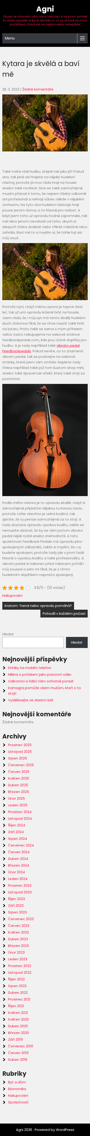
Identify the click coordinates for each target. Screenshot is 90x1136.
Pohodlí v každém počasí (64, 613)
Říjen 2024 (16, 825)
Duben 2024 (18, 858)
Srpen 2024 (17, 838)
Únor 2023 (16, 952)
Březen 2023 (18, 945)
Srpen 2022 (17, 985)
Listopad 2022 (19, 972)
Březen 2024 (18, 865)
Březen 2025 (18, 791)
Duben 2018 (17, 1059)
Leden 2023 (17, 959)
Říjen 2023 (16, 898)
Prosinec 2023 (19, 885)
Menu (10, 38)
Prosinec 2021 (19, 999)
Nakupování (12, 595)
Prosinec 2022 (19, 965)
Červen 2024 (19, 852)
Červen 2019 (18, 1052)
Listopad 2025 (20, 751)
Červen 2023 (18, 925)
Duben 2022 (18, 992)
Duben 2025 (18, 785)
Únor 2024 (16, 872)
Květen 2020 (18, 1019)
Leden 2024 (17, 878)
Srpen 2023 (17, 912)
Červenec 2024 (21, 845)
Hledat (8, 634)
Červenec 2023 (21, 918)
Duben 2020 (18, 1026)
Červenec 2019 (20, 1046)
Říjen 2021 (16, 1005)
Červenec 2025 (21, 764)
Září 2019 (15, 1039)
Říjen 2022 (16, 979)
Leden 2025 (17, 805)
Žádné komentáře (38, 89)
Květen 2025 (18, 778)
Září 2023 (16, 905)
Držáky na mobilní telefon (29, 667)
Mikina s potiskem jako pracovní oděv (39, 674)
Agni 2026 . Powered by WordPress (45, 1129)
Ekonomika (17, 1088)
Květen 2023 (18, 932)
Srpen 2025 (17, 758)
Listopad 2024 (20, 818)
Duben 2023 (18, 939)
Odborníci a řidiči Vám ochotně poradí (40, 681)
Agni (45, 9)
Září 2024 (16, 831)
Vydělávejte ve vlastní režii (30, 700)
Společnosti (18, 1102)
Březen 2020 (18, 1032)
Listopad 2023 (20, 892)
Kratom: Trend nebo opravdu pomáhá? (38, 605)
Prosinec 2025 (20, 744)
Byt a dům (17, 1082)
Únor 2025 (16, 798)
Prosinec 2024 (20, 811)
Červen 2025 (19, 771)
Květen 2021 (18, 1012)
